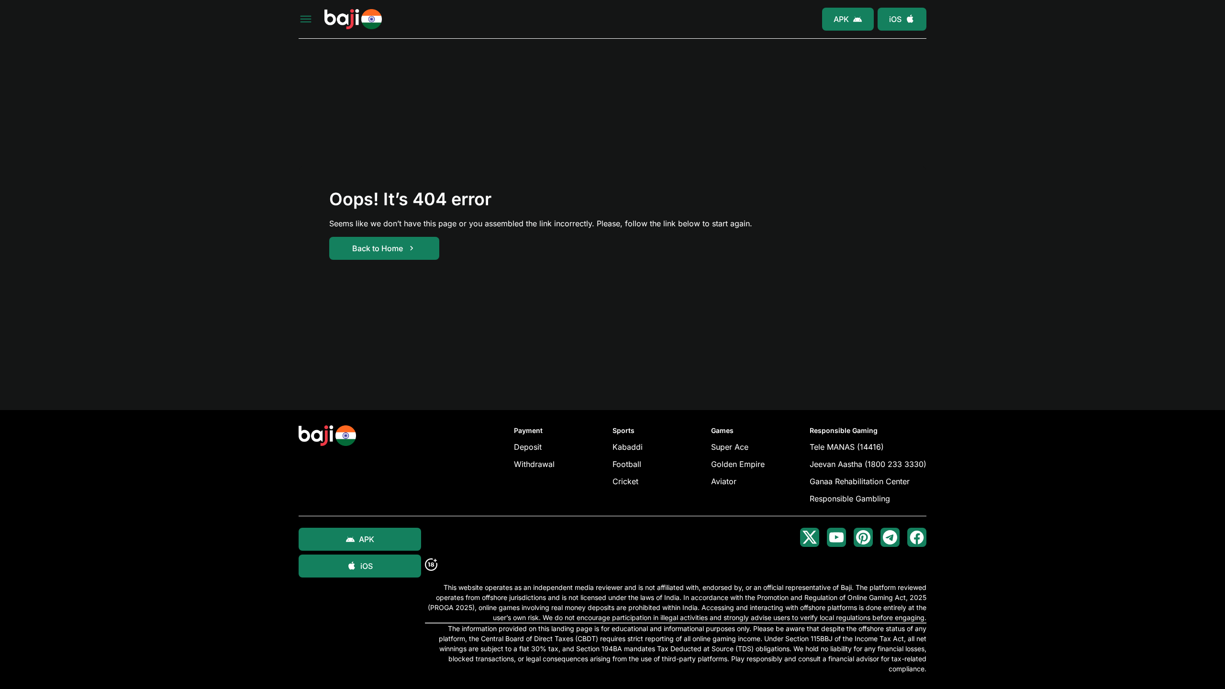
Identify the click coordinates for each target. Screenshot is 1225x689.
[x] (809, 537)
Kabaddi (627, 447)
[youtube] (836, 537)
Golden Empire (738, 464)
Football (626, 464)
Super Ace (729, 447)
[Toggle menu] (306, 19)
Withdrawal (534, 464)
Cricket (625, 481)
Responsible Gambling (850, 498)
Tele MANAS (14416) (847, 447)
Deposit (528, 447)
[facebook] (916, 537)
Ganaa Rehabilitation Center (860, 481)
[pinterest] (863, 537)
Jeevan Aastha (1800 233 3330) (868, 464)
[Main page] (353, 19)
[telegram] (890, 537)
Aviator (723, 481)
